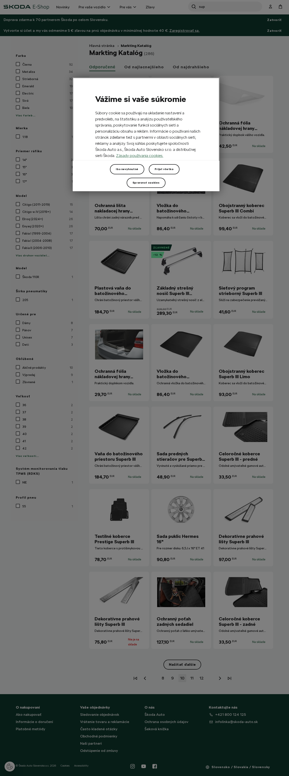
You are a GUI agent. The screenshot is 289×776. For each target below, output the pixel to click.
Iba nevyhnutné (127, 169)
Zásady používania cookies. (139, 155)
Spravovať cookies (146, 182)
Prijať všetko (164, 169)
